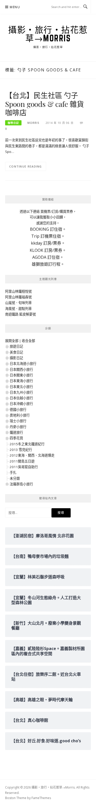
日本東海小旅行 (21, 380)
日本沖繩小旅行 (21, 403)
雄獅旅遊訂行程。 (48, 264)
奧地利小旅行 (20, 415)
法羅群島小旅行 (21, 484)
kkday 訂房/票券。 (48, 243)
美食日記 (16, 352)
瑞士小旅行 (18, 421)
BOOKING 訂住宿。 (48, 229)
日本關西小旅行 (21, 369)
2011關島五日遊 (22, 461)
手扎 (13, 472)
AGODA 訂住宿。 (48, 257)
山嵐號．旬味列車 (18, 302)
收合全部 (28, 340)
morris (33, 123)
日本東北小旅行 (21, 386)
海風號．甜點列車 (18, 308)
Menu (15, 7)
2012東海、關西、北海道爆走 (32, 455)
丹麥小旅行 (18, 426)
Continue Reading (25, 166)
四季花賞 (16, 438)
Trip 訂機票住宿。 (48, 236)
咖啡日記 (13, 123)
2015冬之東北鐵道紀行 (27, 444)
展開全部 (11, 340)
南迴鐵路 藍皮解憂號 (20, 314)
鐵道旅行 (16, 432)
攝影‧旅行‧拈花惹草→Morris (48, 33)
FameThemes (41, 798)
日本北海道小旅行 (23, 363)
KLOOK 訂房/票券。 (48, 250)
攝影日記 (16, 358)
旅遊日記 (16, 346)
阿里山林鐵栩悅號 (18, 291)
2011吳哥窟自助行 (24, 467)
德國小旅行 (18, 409)
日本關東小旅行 (21, 375)
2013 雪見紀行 (21, 449)
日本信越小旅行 (21, 398)
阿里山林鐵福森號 (18, 297)
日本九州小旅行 (21, 392)
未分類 (15, 478)
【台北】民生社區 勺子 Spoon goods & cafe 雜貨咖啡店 (44, 103)
